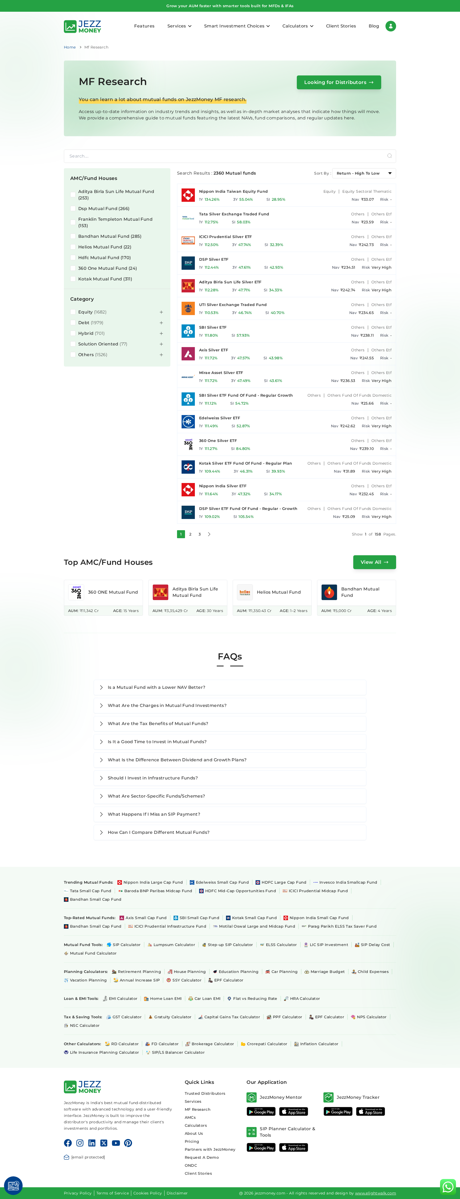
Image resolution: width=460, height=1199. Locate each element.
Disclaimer (177, 1193)
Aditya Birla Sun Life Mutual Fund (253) (116, 194)
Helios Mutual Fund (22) (104, 247)
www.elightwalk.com (375, 1193)
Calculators (196, 1125)
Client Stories (341, 26)
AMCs (190, 1117)
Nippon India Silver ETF (223, 486)
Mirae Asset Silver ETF (221, 372)
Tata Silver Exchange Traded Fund (234, 214)
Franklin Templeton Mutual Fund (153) (115, 222)
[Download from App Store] (293, 1111)
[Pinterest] (128, 1143)
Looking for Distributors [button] (335, 82)
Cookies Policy (147, 1193)
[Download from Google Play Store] (261, 1111)
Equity (329, 191)
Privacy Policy (78, 1193)
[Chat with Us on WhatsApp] (448, 1187)
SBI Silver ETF (213, 327)
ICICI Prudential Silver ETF (225, 236)
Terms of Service (112, 1193)
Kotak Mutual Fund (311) (105, 278)
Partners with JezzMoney (210, 1149)
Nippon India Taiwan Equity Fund (233, 191)
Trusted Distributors (205, 1093)
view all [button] (371, 562)
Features (144, 26)
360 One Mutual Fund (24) (107, 268)
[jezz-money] (82, 26)
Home (70, 47)
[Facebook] (68, 1143)
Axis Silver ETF (213, 350)
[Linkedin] (92, 1143)
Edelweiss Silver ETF (219, 418)
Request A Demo (202, 1157)
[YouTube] (116, 1143)
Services (193, 1101)
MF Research (198, 1109)
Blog (374, 26)
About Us (194, 1133)
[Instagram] (80, 1143)
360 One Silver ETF (218, 440)
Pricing (192, 1141)
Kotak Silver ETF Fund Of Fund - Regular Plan (245, 463)
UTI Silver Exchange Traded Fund (233, 304)
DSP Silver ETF (214, 259)
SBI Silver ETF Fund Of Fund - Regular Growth (246, 395)
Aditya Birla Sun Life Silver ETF (230, 282)
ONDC (191, 1165)
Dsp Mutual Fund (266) (103, 208)
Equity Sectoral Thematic (367, 191)
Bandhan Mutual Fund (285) (109, 236)
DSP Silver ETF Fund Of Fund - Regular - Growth (248, 508)
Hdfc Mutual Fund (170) (104, 257)
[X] (104, 1143)
